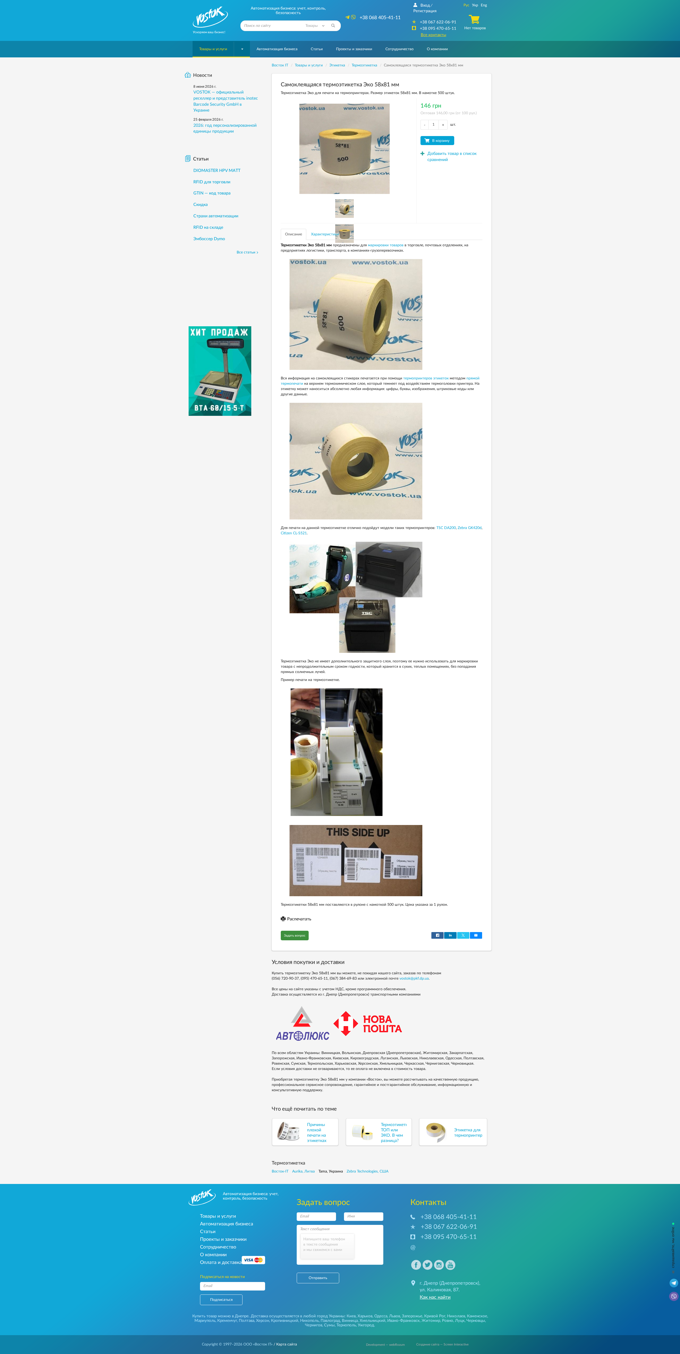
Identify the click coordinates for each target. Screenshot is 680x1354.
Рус (466, 5)
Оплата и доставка (221, 1262)
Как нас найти (435, 1297)
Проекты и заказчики (354, 49)
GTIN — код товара (212, 193)
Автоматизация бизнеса (277, 49)
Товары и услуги (213, 49)
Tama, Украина (330, 1171)
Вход (425, 5)
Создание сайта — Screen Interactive (442, 1344)
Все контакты (433, 35)
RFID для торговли (211, 182)
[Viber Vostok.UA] (674, 1296)
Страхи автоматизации (215, 216)
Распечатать (299, 919)
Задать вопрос (294, 935)
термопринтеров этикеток (426, 378)
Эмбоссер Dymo (209, 239)
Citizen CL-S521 (294, 533)
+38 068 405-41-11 (448, 1217)
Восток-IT (280, 1171)
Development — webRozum (385, 1344)
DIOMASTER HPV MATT (216, 170)
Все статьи (246, 252)
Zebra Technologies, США (367, 1171)
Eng (484, 5)
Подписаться (221, 1300)
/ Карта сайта (285, 1344)
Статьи (317, 49)
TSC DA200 (446, 528)
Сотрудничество (399, 49)
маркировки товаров (385, 245)
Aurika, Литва (303, 1171)
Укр (475, 5)
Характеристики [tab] (325, 234)
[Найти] (333, 25)
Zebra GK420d (470, 528)
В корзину (440, 141)
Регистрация (424, 11)
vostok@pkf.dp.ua (414, 978)
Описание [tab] (293, 234)
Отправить (318, 1278)
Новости (202, 75)
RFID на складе (208, 227)
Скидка (200, 204)
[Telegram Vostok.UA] (674, 1283)
